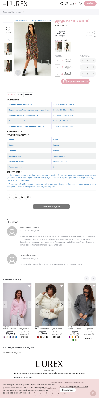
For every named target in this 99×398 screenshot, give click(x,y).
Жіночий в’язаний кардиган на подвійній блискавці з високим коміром (17, 329)
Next (8, 74)
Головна (7, 12)
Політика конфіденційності (24, 377)
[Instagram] (15, 197)
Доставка (28, 95)
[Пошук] (62, 4)
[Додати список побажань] (29, 286)
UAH (72, 4)
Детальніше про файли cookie (74, 386)
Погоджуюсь (67, 390)
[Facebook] (9, 197)
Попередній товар (20, 20)
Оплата (20, 95)
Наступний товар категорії (41, 20)
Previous (8, 40)
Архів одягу (17, 12)
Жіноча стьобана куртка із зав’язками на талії (49, 329)
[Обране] (66, 4)
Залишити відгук (51, 206)
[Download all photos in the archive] (18, 73)
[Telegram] (21, 197)
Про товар (11, 95)
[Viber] (28, 197)
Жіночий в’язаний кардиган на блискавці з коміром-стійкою (82, 329)
